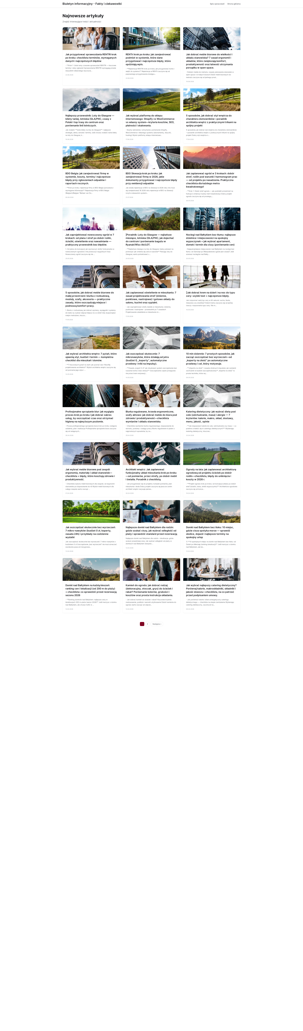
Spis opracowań (217, 4)
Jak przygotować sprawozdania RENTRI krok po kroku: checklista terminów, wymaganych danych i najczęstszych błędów (90, 57)
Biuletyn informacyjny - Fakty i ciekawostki (92, 3)
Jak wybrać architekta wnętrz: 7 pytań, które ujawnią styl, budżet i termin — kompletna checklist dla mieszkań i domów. (91, 357)
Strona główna (234, 4)
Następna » (157, 624)
